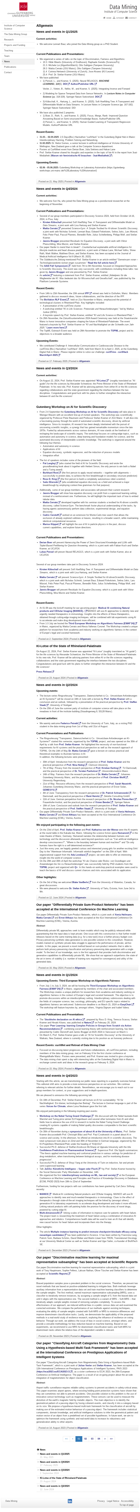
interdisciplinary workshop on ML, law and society (88, 1175)
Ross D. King (50, 479)
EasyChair (125, 1004)
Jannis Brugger (51, 241)
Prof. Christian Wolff (114, 777)
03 (92, 1438)
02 (85, 1438)
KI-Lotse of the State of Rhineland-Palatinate (68, 646)
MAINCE (44, 1194)
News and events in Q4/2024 (57, 188)
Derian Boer (46, 542)
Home (108, 18)
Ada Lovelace (78, 855)
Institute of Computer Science (14, 27)
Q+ (76, 867)
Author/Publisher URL (82, 84)
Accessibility (127, 1501)
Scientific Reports (58, 1273)
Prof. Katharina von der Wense (102, 829)
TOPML (115, 330)
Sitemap (120, 18)
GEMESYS (48, 790)
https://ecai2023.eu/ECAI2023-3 (53, 1371)
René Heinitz (93, 796)
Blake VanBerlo (80, 882)
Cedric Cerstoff (51, 515)
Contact (133, 18)
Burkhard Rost (50, 472)
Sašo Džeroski (50, 482)
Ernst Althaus (69, 814)
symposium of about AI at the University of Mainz (96, 1131)
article (46, 275)
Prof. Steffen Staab (80, 808)
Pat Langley (49, 463)
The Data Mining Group (15, 34)
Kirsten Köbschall (52, 222)
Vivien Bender (102, 802)
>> (111, 1438)
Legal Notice (113, 1501)
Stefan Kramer (104, 1365)
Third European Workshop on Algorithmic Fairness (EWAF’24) (101, 623)
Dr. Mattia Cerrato (77, 751)
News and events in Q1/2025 (57, 31)
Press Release (43, 671)
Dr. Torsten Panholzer (86, 771)
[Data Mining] (70, 7)
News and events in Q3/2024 (57, 368)
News (7, 61)
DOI (65, 84)
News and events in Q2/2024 (57, 685)
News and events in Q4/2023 (57, 1075)
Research (8, 39)
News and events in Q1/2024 (57, 975)
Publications (10, 67)
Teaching (8, 50)
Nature (87, 1022)
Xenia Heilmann (126, 811)
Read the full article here (101, 263)
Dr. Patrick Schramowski (115, 793)
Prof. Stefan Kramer (114, 699)
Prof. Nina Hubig (75, 765)
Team (7, 56)
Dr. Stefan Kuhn (77, 888)
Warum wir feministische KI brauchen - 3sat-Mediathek (80, 155)
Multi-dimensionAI (49, 1213)
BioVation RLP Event (55, 299)
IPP (87, 293)
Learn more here (55, 327)
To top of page (127, 1505)
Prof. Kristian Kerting (107, 768)
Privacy (101, 1501)
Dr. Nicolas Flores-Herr (122, 799)
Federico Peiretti (69, 723)
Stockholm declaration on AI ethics (63, 1019)
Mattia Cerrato (50, 228)
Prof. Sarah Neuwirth (120, 783)
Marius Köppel (50, 524)
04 (99, 1438)
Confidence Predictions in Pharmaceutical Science (66, 1150)
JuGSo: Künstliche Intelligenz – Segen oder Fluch (70, 1169)
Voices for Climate (56, 1106)
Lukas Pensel (47, 552)
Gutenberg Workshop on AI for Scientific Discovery (91, 412)
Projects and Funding (14, 45)
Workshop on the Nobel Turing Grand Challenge (65, 1116)
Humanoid (123, 833)
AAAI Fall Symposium (55, 266)
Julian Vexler (85, 1365)
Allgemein (80, 181)
